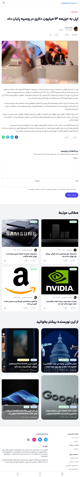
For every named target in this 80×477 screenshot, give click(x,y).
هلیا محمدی (68, 27)
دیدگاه (75, 158)
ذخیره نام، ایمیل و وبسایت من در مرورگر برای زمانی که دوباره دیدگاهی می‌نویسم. (52, 189)
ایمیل (36, 181)
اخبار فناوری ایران (73, 469)
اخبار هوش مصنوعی (72, 465)
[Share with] (50, 35)
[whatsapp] (3, 137)
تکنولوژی (73, 360)
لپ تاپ (26, 407)
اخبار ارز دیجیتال (73, 462)
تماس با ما (75, 438)
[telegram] (7, 137)
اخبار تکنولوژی (74, 458)
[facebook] (16, 137)
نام (76, 181)
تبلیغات (76, 449)
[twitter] (12, 137)
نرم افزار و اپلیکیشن (23, 360)
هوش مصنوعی (64, 360)
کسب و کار (74, 12)
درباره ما (76, 441)
